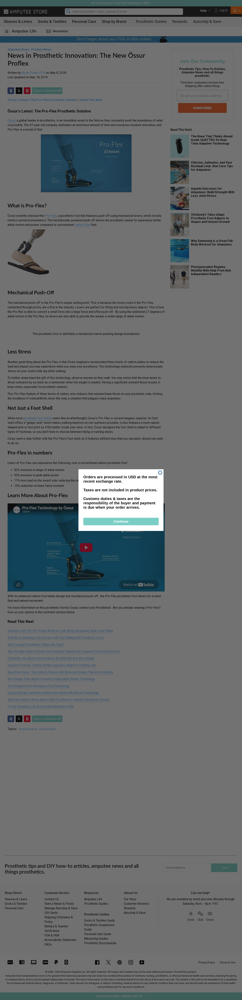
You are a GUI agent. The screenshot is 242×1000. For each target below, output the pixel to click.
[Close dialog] (160, 473)
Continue (121, 521)
